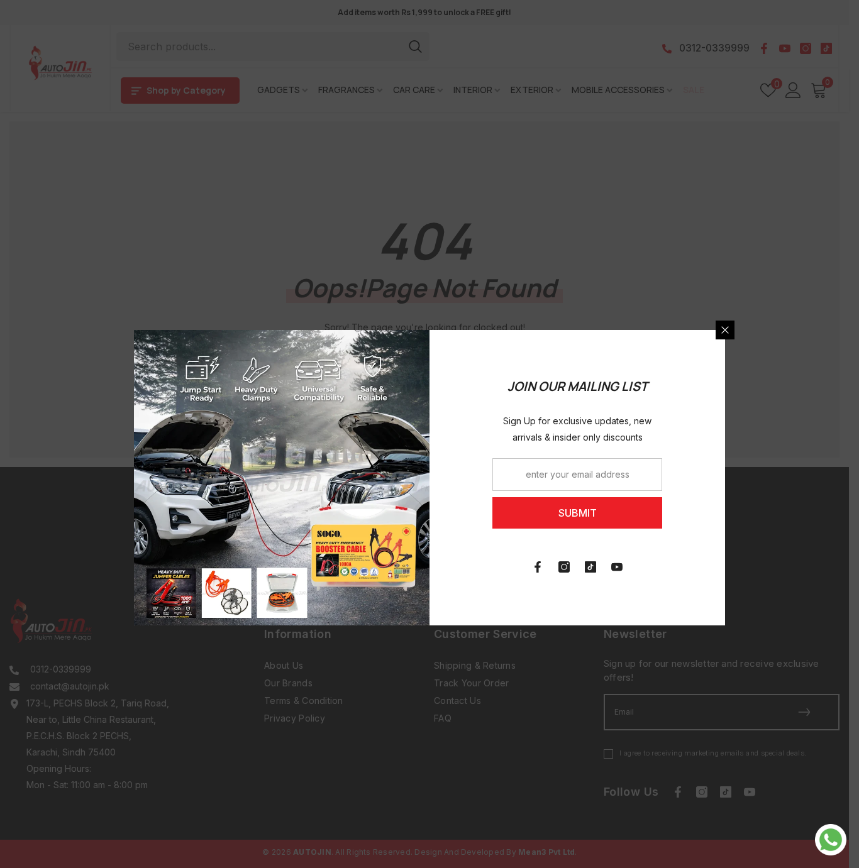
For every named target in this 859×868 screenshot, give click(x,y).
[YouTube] (617, 567)
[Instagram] (564, 567)
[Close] (725, 330)
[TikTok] (590, 567)
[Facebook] (537, 567)
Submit (577, 513)
